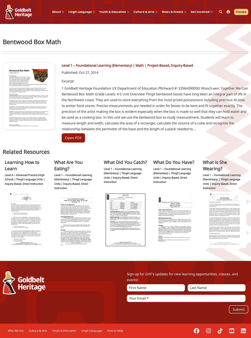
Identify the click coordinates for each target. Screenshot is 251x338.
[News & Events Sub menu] (185, 12)
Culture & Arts (38, 331)
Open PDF (73, 138)
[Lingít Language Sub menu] (93, 12)
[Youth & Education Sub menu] (128, 12)
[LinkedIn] (243, 331)
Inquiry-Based (182, 65)
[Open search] (220, 12)
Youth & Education (64, 331)
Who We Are (16, 331)
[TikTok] (220, 331)
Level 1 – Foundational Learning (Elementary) (97, 65)
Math (140, 65)
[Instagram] (208, 331)
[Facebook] (196, 331)
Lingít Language (91, 331)
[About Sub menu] (63, 12)
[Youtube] (232, 331)
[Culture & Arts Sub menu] (156, 12)
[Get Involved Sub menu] (211, 12)
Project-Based (158, 65)
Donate (241, 12)
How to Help (115, 331)
